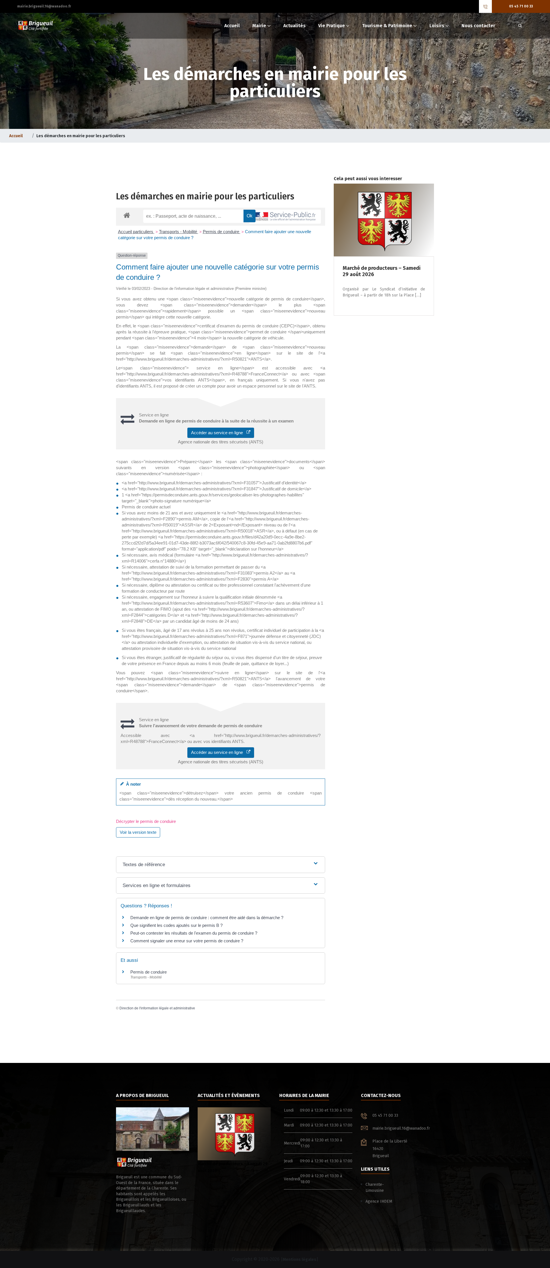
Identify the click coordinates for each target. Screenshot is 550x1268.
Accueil (232, 25)
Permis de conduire (221, 231)
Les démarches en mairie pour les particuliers (205, 196)
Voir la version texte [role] (138, 832)
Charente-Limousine (375, 1187)
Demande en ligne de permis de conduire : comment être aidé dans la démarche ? (206, 917)
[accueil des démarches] (126, 215)
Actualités (294, 25)
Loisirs (436, 25)
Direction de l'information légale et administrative (157, 1008)
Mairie (259, 25)
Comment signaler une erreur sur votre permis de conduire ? (186, 940)
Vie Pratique (331, 25)
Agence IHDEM (379, 1201)
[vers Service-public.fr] (285, 217)
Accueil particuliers (136, 231)
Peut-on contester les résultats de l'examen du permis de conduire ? (193, 933)
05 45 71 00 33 (521, 6)
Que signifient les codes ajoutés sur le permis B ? (176, 925)
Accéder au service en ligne (218, 432)
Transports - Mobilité (178, 231)
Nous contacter (478, 25)
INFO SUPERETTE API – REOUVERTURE (233, 1205)
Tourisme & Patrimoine (387, 25)
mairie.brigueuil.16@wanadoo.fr (44, 6)
